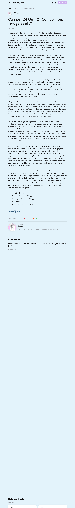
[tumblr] (31, 218)
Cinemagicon (18, 2)
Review (18, 212)
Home (9, 8)
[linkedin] (27, 218)
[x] (21, 218)
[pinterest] (24, 218)
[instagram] (18, 233)
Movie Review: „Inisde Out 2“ (54, 244)
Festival (11, 212)
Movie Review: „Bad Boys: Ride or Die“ (22, 245)
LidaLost (15, 13)
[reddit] (34, 218)
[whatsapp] (37, 218)
